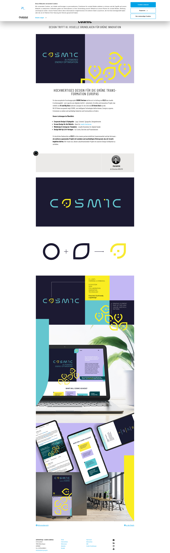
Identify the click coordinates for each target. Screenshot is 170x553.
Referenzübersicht (43, 525)
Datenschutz (89, 542)
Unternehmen (64, 542)
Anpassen (142, 10)
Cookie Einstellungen (91, 546)
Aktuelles (63, 546)
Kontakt (63, 548)
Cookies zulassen (143, 4)
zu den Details (130, 525)
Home (62, 539)
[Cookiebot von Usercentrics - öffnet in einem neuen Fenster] (23, 17)
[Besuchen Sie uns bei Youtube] (113, 549)
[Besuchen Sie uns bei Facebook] (113, 540)
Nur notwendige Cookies (143, 16)
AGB (87, 544)
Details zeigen (39, 17)
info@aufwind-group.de (42, 550)
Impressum (89, 539)
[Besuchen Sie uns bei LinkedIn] (113, 543)
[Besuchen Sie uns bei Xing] (113, 546)
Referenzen (64, 544)
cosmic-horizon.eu (85, 124)
